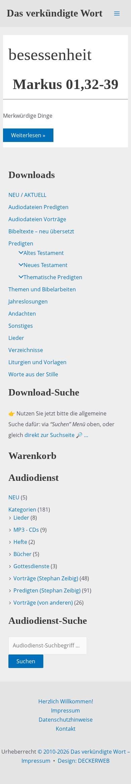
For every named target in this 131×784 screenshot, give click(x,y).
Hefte (20, 542)
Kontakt (66, 728)
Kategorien (22, 509)
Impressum (65, 710)
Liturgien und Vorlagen (37, 362)
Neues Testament (46, 265)
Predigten (20, 243)
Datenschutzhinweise (66, 719)
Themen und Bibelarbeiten (42, 289)
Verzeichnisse (25, 350)
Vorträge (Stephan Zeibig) (45, 578)
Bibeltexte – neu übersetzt (41, 231)
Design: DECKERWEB (84, 760)
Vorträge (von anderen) (43, 602)
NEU (13, 497)
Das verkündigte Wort (54, 13)
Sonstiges (20, 325)
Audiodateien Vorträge (37, 219)
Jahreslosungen (28, 301)
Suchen (25, 661)
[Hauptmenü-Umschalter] (117, 13)
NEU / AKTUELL (27, 195)
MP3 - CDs (26, 529)
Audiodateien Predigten (38, 207)
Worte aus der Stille (33, 374)
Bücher (22, 554)
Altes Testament (44, 253)
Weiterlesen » (28, 136)
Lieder (16, 338)
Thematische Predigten (53, 277)
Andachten (22, 313)
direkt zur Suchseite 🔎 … (56, 435)
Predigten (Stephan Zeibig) (47, 590)
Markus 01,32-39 (66, 84)
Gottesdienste (31, 566)
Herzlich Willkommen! (65, 701)
